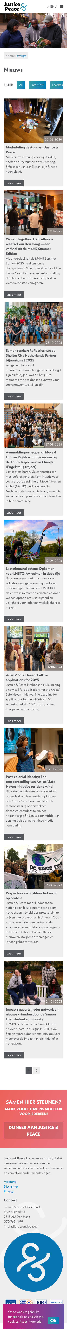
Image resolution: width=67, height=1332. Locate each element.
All (21, 85)
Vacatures (10, 1181)
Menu (52, 6)
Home (10, 56)
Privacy (8, 1191)
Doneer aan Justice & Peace (33, 1130)
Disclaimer (11, 1186)
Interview (37, 85)
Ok (53, 1320)
